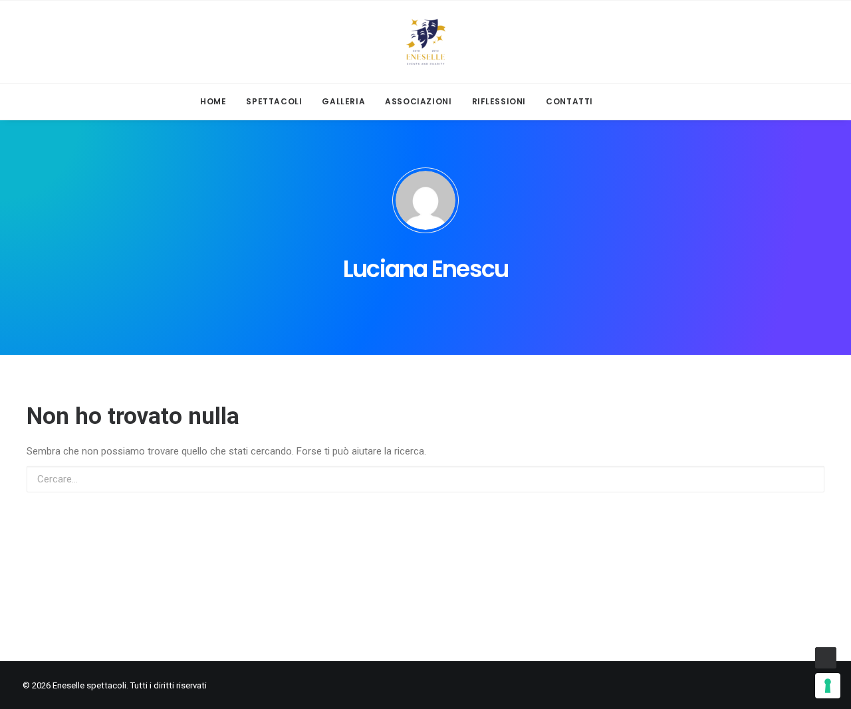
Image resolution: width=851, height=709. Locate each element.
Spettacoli (274, 101)
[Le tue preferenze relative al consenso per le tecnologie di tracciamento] (827, 685)
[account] (627, 102)
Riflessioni (499, 101)
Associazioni (418, 101)
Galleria (343, 101)
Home (213, 101)
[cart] (649, 102)
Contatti (569, 101)
